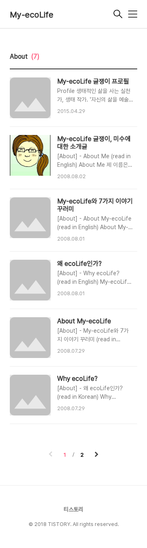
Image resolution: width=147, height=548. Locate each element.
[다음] (96, 455)
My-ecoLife (31, 15)
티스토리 (73, 509)
